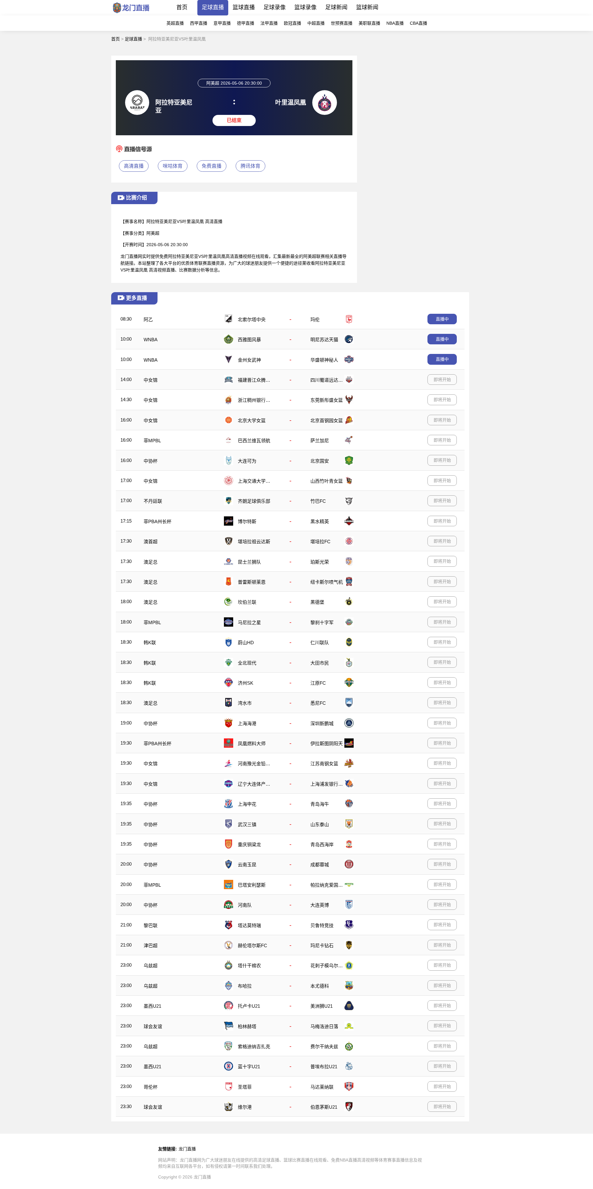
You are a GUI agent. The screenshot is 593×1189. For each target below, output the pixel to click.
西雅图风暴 (249, 339)
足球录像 (274, 7)
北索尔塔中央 (252, 319)
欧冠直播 (292, 23)
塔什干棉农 (249, 965)
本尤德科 (319, 986)
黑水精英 (319, 521)
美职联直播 (369, 23)
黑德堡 (317, 602)
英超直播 (175, 23)
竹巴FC (318, 501)
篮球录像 (305, 7)
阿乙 (148, 319)
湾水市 (245, 703)
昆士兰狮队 (249, 562)
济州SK (245, 683)
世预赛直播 (341, 23)
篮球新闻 (367, 7)
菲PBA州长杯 (157, 521)
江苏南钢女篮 (324, 763)
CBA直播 (418, 23)
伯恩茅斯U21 (323, 1107)
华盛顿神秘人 (324, 360)
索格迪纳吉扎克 (254, 1046)
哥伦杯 (151, 1087)
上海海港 (247, 723)
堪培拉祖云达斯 (254, 541)
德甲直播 (245, 23)
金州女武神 (249, 360)
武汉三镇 (247, 824)
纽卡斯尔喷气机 (326, 582)
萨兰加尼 (319, 440)
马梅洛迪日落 (324, 1026)
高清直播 (134, 166)
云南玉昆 (247, 864)
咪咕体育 (173, 166)
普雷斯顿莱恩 (252, 582)
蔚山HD (246, 642)
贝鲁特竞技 (322, 925)
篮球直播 (244, 7)
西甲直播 (198, 23)
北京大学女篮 (252, 420)
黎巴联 (151, 925)
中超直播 (316, 23)
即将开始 (442, 379)
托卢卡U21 (249, 1006)
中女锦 (151, 380)
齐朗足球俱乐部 (254, 501)
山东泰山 (319, 824)
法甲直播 (269, 23)
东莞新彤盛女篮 (326, 400)
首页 (181, 7)
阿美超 (152, 233)
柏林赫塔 (247, 1026)
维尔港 (245, 1107)
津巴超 (151, 945)
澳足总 (151, 562)
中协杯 (151, 461)
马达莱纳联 (322, 1087)
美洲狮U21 (321, 1006)
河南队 (245, 905)
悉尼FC (318, 703)
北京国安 (319, 461)
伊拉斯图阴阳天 (326, 743)
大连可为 (247, 461)
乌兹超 (151, 965)
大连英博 (319, 905)
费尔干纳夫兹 (324, 1046)
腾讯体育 (250, 166)
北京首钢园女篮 (326, 420)
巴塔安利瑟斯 (252, 885)
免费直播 (211, 166)
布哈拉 (245, 986)
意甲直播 (222, 23)
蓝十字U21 (249, 1066)
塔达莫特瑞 (249, 925)
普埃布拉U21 (323, 1066)
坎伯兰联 (247, 602)
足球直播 (213, 7)
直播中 (442, 319)
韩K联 (150, 642)
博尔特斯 (247, 521)
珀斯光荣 (319, 562)
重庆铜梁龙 (249, 844)
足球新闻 (336, 7)
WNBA (151, 339)
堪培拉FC (320, 541)
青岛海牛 (319, 804)
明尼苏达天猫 (324, 339)
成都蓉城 (319, 864)
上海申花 (247, 804)
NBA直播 (395, 23)
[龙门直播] (131, 13)
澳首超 (151, 541)
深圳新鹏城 (322, 723)
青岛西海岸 (322, 844)
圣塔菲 (245, 1087)
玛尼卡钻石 (322, 945)
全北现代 (247, 663)
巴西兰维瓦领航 (254, 440)
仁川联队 (319, 642)
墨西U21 (152, 1006)
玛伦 (315, 319)
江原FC (318, 683)
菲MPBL (152, 440)
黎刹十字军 (322, 622)
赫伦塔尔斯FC (252, 945)
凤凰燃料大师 (252, 743)
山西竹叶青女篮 (326, 481)
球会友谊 (153, 1026)
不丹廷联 (153, 501)
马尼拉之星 (249, 622)
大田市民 (319, 663)
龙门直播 (187, 1148)
